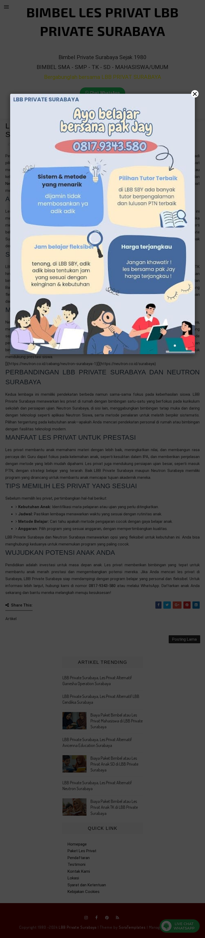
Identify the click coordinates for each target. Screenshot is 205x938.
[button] (102, 469)
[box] (102, 224)
